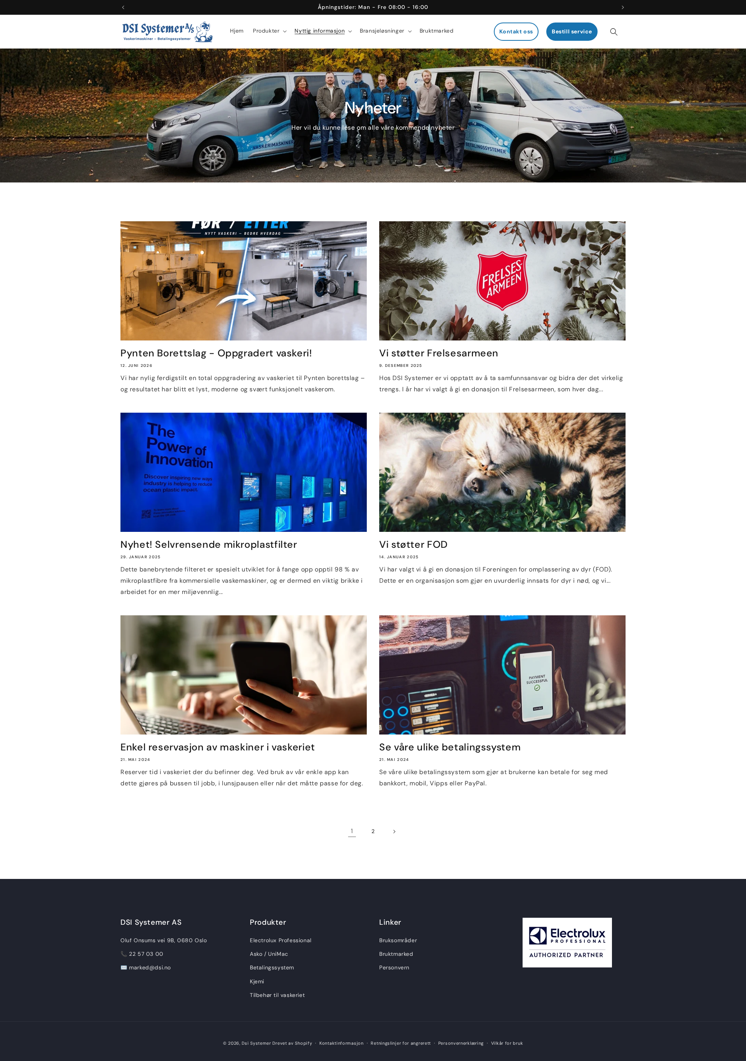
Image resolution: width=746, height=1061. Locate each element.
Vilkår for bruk (507, 1043)
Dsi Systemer (256, 1043)
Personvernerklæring (461, 1043)
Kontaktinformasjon (341, 1043)
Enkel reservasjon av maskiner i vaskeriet (217, 747)
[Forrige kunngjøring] (123, 7)
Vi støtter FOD (413, 544)
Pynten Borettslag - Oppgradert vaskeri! (216, 353)
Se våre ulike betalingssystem (450, 747)
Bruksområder (398, 940)
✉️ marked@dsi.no (145, 967)
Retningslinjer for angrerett (401, 1043)
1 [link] (352, 831)
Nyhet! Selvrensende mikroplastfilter (208, 544)
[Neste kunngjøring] (622, 7)
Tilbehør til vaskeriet (277, 995)
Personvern (394, 967)
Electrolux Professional (281, 940)
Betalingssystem (272, 967)
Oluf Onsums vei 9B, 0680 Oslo (163, 940)
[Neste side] (394, 831)
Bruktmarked (396, 953)
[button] (269, 31)
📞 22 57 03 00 (142, 953)
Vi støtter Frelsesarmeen (438, 353)
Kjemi (257, 981)
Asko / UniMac (269, 953)
